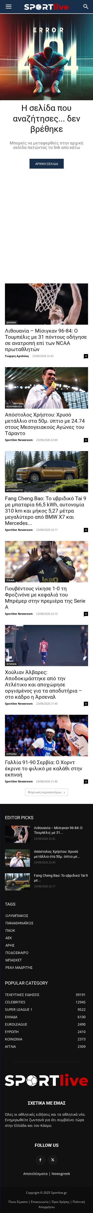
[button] (86, 6)
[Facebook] (40, 1160)
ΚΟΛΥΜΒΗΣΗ (14, 406)
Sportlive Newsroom (19, 440)
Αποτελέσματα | (37, 1173)
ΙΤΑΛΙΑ (10, 580)
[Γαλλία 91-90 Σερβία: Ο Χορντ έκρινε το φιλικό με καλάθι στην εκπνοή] (46, 735)
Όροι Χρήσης (60, 1202)
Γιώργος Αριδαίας (17, 356)
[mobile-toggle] (8, 6)
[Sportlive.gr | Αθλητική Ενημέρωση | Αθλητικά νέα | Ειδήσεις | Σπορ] (46, 1080)
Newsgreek (61, 1173)
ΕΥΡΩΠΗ (11, 754)
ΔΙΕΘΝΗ (11, 322)
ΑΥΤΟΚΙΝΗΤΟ (14, 490)
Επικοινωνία (39, 1202)
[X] (53, 1160)
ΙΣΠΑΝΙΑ (11, 664)
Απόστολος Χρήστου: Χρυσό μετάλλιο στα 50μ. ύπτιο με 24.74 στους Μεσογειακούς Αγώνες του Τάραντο (45, 424)
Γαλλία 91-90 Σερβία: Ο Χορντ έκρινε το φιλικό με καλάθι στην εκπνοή (43, 768)
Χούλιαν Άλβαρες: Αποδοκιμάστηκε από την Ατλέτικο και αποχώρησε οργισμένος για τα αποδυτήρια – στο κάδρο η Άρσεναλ (43, 684)
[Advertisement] (46, 217)
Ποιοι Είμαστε (18, 1202)
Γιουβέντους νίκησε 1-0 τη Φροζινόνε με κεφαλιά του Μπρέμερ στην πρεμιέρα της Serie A (45, 598)
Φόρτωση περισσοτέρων (45, 792)
